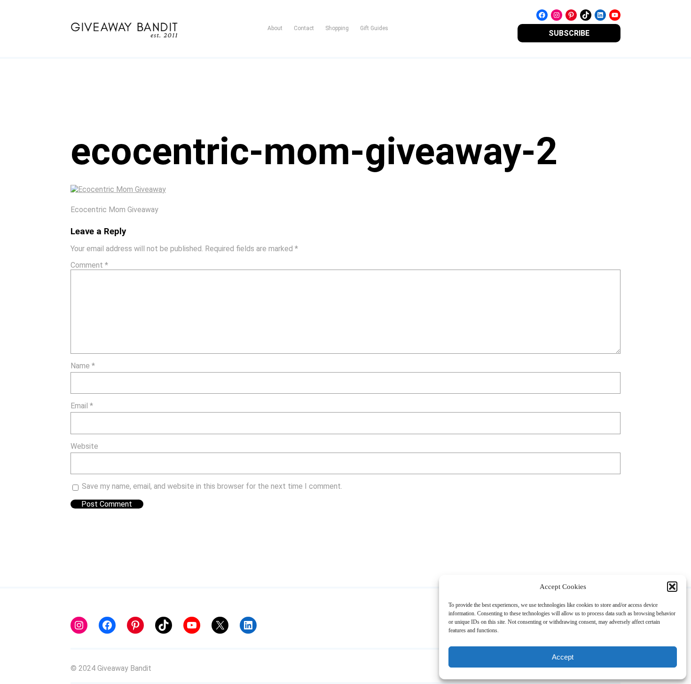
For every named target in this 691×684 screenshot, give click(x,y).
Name (83, 365)
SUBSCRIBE (569, 33)
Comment (89, 265)
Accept (562, 657)
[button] (672, 586)
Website (84, 446)
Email (82, 405)
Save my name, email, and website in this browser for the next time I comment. (212, 486)
